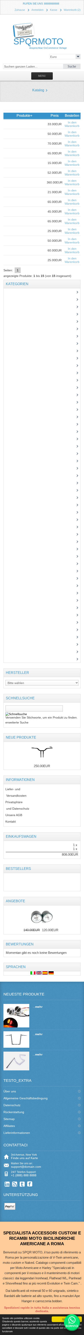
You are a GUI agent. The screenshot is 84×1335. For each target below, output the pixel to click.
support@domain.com (26, 1166)
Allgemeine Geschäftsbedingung (25, 1098)
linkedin (7, 1184)
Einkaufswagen (21, 836)
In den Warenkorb (72, 124)
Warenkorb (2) (72, 9)
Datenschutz (11, 1105)
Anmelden (37, 9)
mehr (38, 1006)
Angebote (15, 901)
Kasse (53, 9)
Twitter (22, 1184)
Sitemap (9, 1119)
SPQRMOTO (40, 43)
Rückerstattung (13, 1112)
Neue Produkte (21, 737)
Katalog (38, 90)
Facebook (30, 1184)
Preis (55, 115)
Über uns (9, 1091)
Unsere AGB (13, 815)
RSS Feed (14, 1184)
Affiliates (9, 1126)
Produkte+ (24, 115)
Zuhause (20, 9)
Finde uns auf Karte (24, 1158)
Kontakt (10, 821)
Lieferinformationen (16, 1132)
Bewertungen (20, 944)
